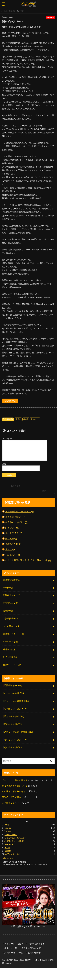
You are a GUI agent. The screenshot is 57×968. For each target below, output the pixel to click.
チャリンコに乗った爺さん (15, 780)
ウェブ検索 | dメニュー (15, 838)
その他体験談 (13, 747)
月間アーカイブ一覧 (13, 952)
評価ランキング (10, 603)
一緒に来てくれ (14, 555)
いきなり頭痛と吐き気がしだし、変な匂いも (28, 560)
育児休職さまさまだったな (15, 786)
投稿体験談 (8, 610)
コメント (7, 439)
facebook (9, 844)
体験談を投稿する (11, 580)
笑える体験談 (14, 716)
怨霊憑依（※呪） (15, 517)
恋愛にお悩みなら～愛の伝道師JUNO (28, 926)
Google (8, 828)
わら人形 (11, 538)
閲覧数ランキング (11, 595)
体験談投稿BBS (10, 618)
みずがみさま (8, 802)
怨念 (26, 419)
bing (7, 824)
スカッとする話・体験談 (18, 732)
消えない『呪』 (14, 527)
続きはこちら (8, 858)
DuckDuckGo (11, 834)
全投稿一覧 (8, 587)
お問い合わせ (34, 952)
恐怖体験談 (9, 419)
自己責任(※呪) (13, 533)
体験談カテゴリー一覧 (13, 634)
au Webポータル (12, 854)
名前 (4, 464)
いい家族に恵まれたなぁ (13, 791)
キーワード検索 (10, 641)
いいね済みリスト (11, 626)
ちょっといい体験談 (16, 701)
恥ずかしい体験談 (15, 708)
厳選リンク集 (9, 649)
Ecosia (8, 851)
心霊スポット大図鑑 (14, 841)
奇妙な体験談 (13, 724)
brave (7, 847)
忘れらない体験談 (15, 739)
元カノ (10, 549)
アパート (36, 419)
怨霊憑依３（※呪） (16, 522)
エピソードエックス (34, 960)
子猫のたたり (13, 544)
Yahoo (8, 831)
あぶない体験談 (14, 693)
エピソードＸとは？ (12, 665)
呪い (19, 419)
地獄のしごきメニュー (12, 797)
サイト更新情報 (10, 657)
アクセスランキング (31, 948)
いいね (10, 401)
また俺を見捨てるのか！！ (19, 511)
